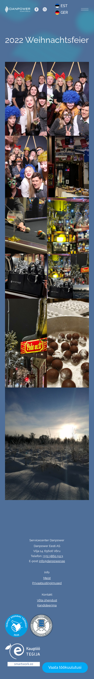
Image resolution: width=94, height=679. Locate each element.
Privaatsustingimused (47, 583)
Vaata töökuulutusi (64, 667)
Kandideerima (47, 605)
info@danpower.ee (52, 561)
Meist (47, 578)
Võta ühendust (47, 600)
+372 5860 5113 (53, 556)
